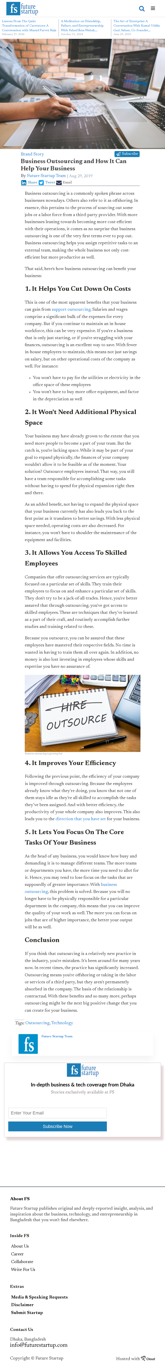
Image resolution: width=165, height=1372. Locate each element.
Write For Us (23, 1270)
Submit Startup (27, 1313)
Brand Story (32, 154)
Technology (62, 1023)
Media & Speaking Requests (39, 1297)
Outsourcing (37, 1023)
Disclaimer (22, 1305)
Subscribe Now (57, 1126)
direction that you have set (81, 819)
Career (17, 1254)
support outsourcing (71, 310)
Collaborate (22, 1262)
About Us (20, 1246)
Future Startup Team (46, 176)
